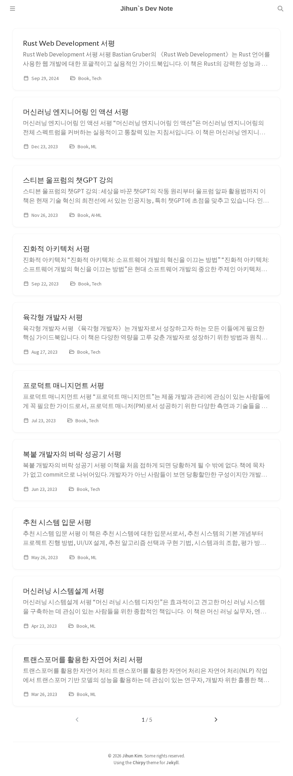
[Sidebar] (12, 8)
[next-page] (216, 720)
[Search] (280, 8)
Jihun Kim (132, 755)
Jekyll (172, 762)
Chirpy (139, 762)
